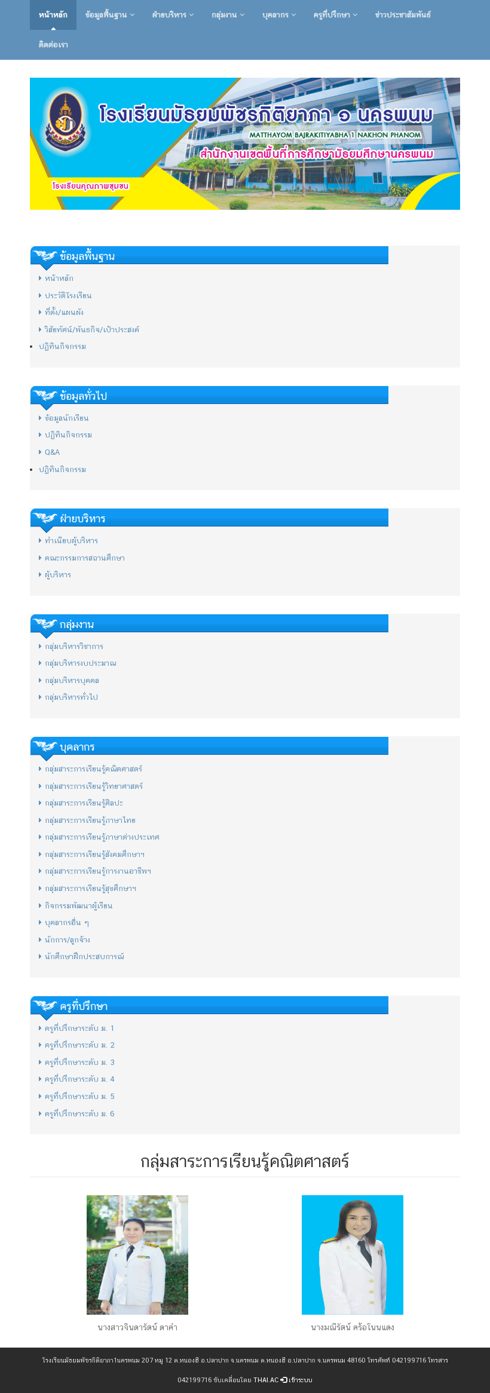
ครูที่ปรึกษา (333, 14)
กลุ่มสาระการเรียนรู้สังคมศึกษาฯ (95, 854)
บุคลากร (276, 14)
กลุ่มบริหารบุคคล (72, 680)
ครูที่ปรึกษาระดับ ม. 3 (80, 1062)
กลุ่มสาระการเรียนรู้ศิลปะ (84, 802)
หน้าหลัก (53, 14)
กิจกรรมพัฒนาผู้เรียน (79, 905)
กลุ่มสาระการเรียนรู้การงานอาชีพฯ (98, 871)
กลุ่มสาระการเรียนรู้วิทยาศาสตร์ (94, 786)
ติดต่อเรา (53, 44)
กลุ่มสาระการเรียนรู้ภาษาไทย (90, 820)
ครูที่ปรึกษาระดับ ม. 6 (80, 1113)
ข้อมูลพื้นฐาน (107, 14)
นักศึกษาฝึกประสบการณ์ (84, 956)
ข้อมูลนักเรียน (67, 418)
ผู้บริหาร (58, 574)
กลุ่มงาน (226, 14)
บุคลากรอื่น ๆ (67, 922)
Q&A (52, 452)
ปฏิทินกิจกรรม (62, 346)
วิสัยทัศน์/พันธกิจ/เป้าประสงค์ (92, 329)
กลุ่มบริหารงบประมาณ (80, 663)
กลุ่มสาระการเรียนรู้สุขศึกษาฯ (90, 888)
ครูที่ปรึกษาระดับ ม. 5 (80, 1096)
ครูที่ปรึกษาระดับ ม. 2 (80, 1044)
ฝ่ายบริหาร (170, 14)
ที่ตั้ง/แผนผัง (64, 312)
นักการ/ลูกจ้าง (67, 939)
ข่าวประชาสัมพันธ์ (403, 14)
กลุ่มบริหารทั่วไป (71, 697)
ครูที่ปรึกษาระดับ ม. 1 (80, 1028)
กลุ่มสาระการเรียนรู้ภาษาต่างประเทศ (102, 836)
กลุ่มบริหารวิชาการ (74, 646)
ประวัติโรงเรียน (68, 295)
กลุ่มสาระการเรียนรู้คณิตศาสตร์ (93, 768)
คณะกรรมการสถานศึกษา (85, 557)
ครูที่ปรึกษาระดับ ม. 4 (80, 1078)
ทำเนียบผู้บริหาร (71, 540)
